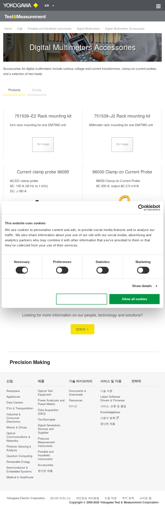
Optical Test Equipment (45, 392)
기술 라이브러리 (80, 381)
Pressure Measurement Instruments (46, 442)
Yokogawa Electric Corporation (25, 498)
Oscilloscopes (46, 419)
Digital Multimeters (88, 28)
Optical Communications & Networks (18, 436)
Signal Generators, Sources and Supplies (49, 428)
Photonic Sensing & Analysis (18, 448)
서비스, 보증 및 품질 (113, 406)
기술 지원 (106, 391)
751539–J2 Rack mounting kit (122, 116)
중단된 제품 (45, 471)
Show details (142, 286)
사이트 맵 (145, 498)
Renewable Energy (18, 462)
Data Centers (14, 402)
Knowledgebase (110, 412)
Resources (75, 400)
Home (8, 28)
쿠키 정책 (128, 498)
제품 (20, 28)
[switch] (62, 270)
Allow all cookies (134, 299)
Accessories (45, 465)
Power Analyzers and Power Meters (51, 402)
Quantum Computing (19, 456)
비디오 (73, 406)
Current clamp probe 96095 (43, 171)
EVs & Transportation (19, 408)
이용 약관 (111, 498)
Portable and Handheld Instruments (50, 28)
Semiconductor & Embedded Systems (19, 469)
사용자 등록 (107, 418)
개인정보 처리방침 (87, 498)
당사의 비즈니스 (60, 498)
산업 (9, 381)
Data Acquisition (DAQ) (48, 412)
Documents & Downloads (77, 392)
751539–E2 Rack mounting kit (43, 116)
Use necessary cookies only (81, 299)
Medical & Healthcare (19, 477)
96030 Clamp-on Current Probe (122, 171)
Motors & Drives (16, 427)
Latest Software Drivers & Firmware (112, 398)
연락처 (81, 329)
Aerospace (13, 391)
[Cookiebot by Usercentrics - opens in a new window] (141, 207)
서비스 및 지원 (110, 381)
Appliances (13, 396)
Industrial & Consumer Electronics (13, 417)
